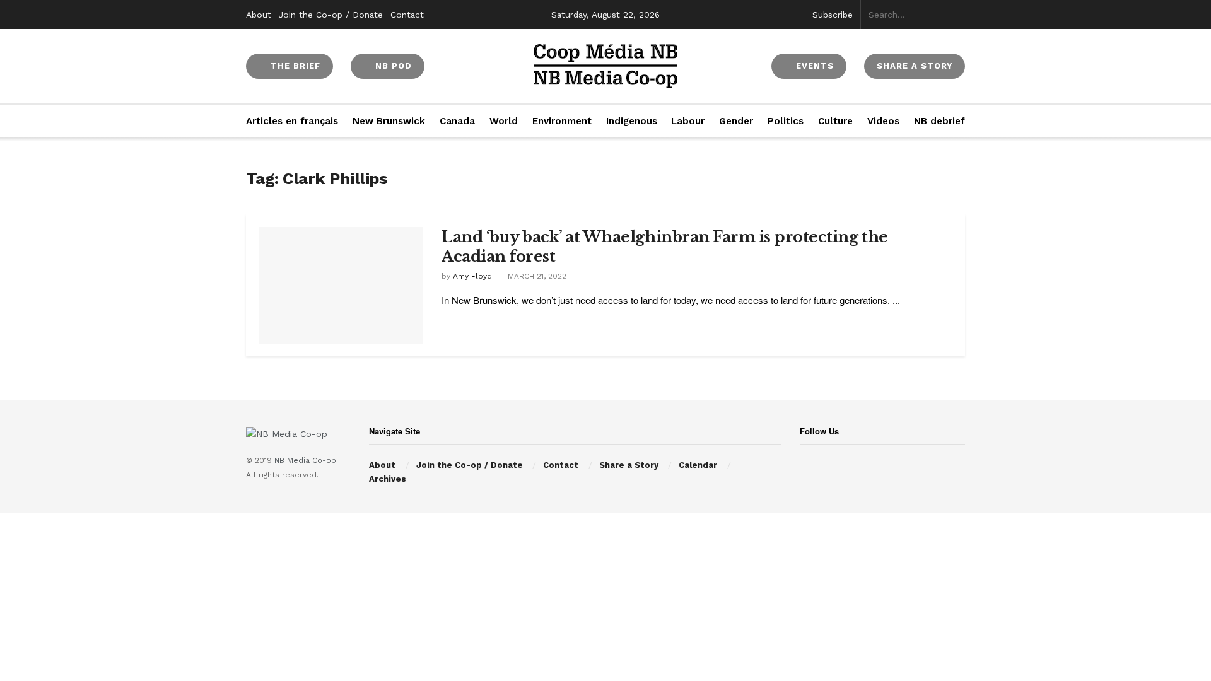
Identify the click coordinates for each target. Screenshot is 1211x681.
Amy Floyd (472, 276)
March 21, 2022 (535, 276)
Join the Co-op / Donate (331, 14)
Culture (835, 121)
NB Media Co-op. (306, 460)
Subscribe (832, 14)
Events (813, 66)
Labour (688, 121)
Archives (387, 479)
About (258, 14)
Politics (786, 121)
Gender (736, 121)
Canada (457, 121)
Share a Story (628, 465)
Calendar (698, 465)
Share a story (914, 66)
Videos (883, 121)
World (503, 121)
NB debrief (939, 121)
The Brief (293, 66)
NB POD (392, 66)
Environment (562, 121)
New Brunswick (389, 121)
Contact (407, 14)
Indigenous (631, 121)
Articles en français (292, 121)
